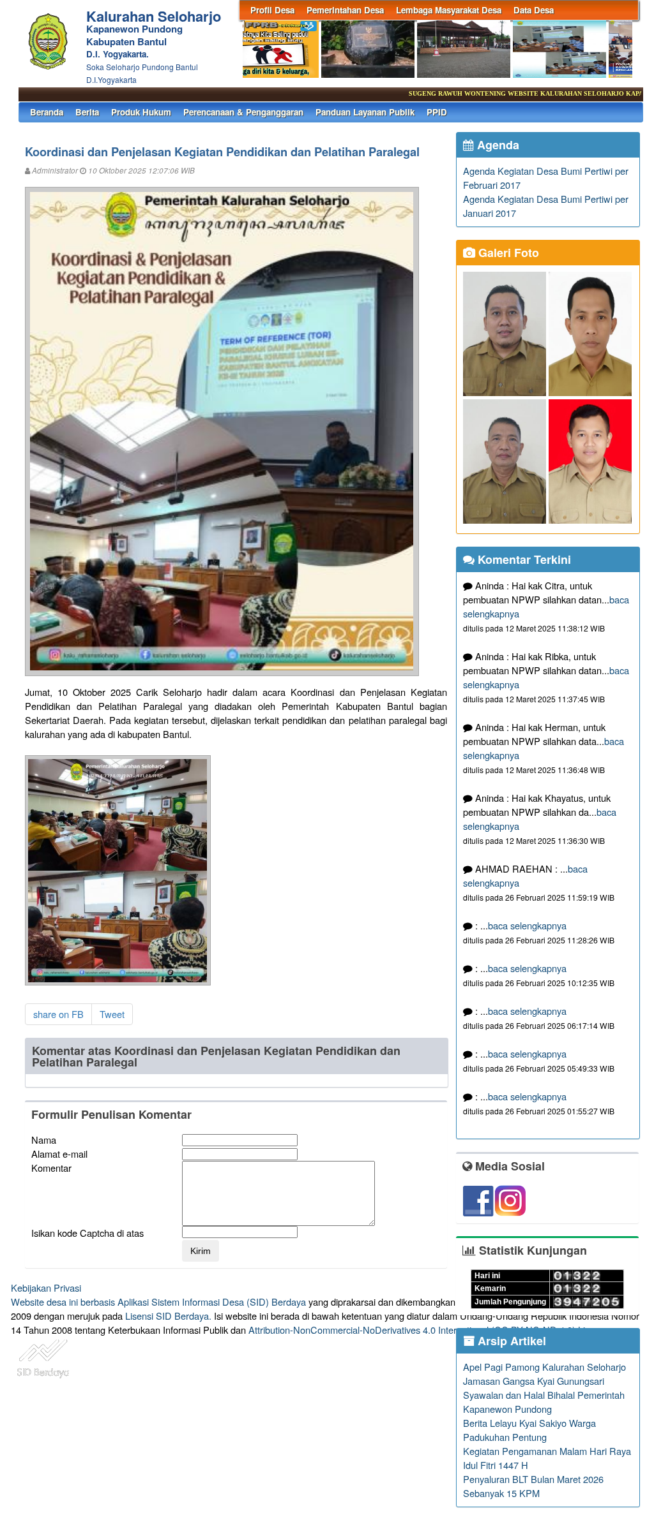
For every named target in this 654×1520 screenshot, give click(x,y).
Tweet (112, 1014)
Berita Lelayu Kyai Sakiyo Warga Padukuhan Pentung (529, 1429)
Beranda (46, 112)
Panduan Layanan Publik (365, 112)
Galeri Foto (507, 252)
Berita (87, 112)
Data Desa (533, 10)
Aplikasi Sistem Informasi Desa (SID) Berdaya (212, 1301)
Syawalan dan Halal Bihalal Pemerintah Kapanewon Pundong (544, 1401)
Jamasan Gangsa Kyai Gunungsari (533, 1380)
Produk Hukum (141, 112)
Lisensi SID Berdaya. (168, 1315)
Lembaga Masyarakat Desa (448, 10)
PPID (437, 112)
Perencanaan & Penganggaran (243, 112)
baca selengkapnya (527, 925)
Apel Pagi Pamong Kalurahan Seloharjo (544, 1366)
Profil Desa (272, 10)
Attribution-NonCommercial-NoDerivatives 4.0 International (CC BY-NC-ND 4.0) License (428, 1329)
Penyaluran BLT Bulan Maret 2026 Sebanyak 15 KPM (533, 1486)
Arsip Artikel (510, 1340)
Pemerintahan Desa (345, 10)
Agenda (496, 145)
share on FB (58, 1014)
